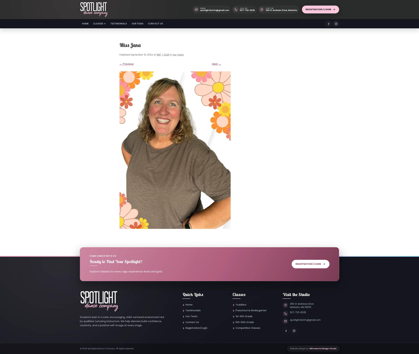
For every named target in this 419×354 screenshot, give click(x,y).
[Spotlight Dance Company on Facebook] (328, 24)
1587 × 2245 (163, 54)
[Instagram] (294, 331)
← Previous (126, 64)
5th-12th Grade (245, 322)
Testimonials (118, 23)
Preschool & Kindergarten (251, 310)
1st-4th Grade (244, 316)
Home (85, 23)
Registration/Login (196, 328)
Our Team (137, 23)
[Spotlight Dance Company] (94, 9)
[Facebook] (286, 331)
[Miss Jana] (209, 150)
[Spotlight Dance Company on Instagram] (336, 24)
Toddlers (241, 304)
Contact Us (155, 23)
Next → (216, 64)
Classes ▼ (99, 23)
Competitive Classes (248, 328)
